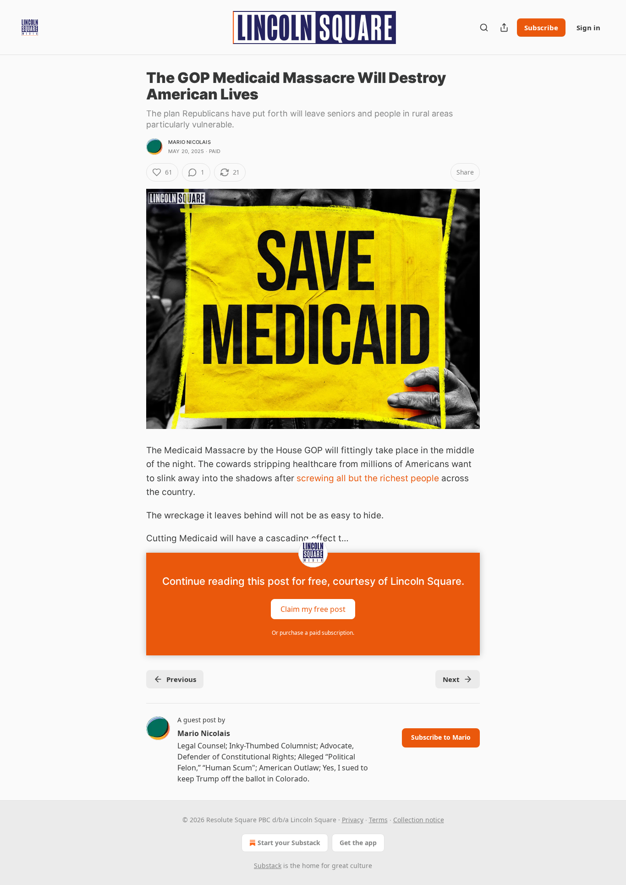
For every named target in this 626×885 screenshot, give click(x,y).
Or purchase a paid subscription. (313, 633)
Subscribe (541, 27)
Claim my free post (313, 609)
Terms (378, 819)
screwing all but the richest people (368, 478)
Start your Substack (289, 842)
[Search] (484, 27)
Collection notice (418, 819)
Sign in (588, 27)
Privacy (352, 819)
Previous (181, 679)
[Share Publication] (504, 27)
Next (451, 679)
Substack (267, 865)
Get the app (358, 842)
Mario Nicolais (189, 142)
